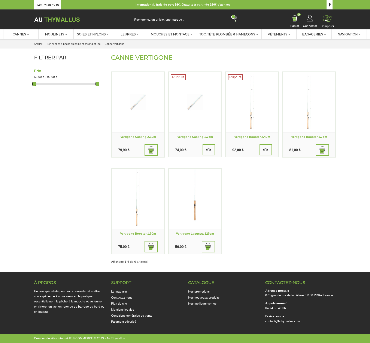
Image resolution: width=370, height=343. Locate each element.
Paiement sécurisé (123, 321)
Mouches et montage (170, 34)
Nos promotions (199, 291)
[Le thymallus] (57, 19)
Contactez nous (121, 297)
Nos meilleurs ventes (202, 303)
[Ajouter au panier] (151, 150)
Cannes (19, 34)
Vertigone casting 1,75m (195, 136)
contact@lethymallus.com (282, 321)
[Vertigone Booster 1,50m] (138, 199)
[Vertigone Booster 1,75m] (309, 102)
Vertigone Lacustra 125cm (195, 233)
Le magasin (119, 291)
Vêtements (277, 34)
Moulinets (54, 34)
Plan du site (119, 303)
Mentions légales (122, 309)
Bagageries (312, 34)
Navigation (348, 34)
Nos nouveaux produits (203, 297)
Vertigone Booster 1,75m (309, 136)
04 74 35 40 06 (275, 308)
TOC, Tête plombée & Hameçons (227, 34)
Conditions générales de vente (131, 315)
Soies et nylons (91, 34)
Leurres (128, 34)
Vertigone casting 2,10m (138, 136)
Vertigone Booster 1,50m (138, 233)
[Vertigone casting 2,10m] (138, 102)
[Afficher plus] (209, 149)
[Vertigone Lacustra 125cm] (195, 199)
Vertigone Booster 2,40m (252, 136)
